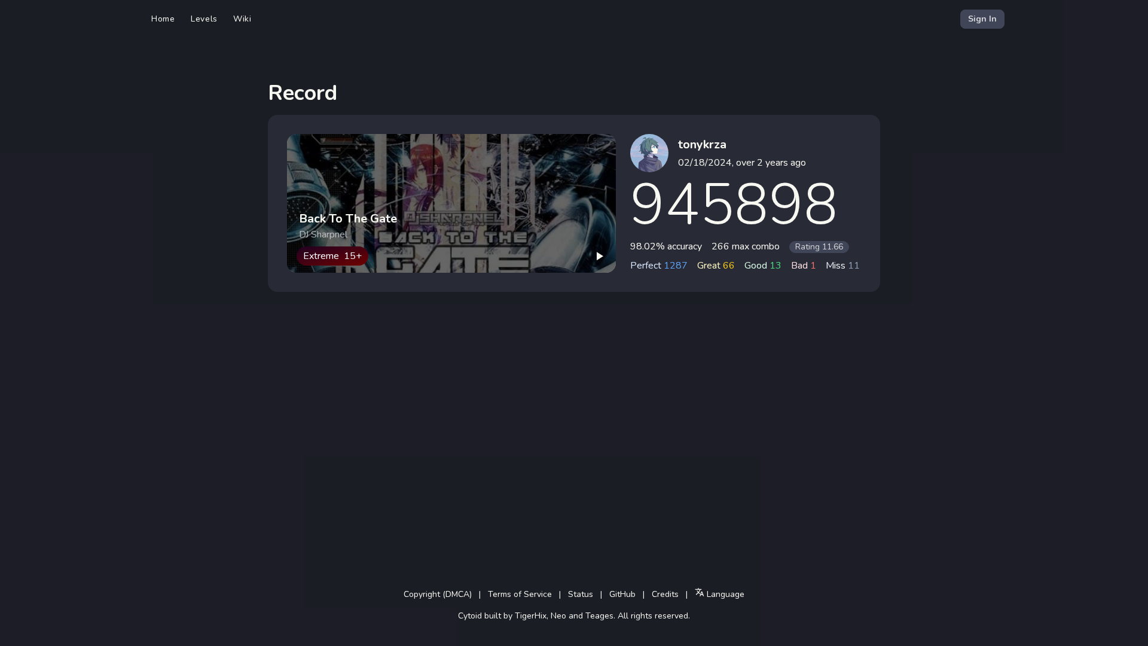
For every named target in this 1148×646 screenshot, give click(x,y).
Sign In (982, 19)
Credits (665, 594)
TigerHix (530, 615)
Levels (204, 19)
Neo (558, 615)
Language (724, 594)
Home (163, 19)
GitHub (622, 594)
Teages (599, 615)
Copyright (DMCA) (438, 594)
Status (580, 594)
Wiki (242, 19)
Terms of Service (520, 594)
